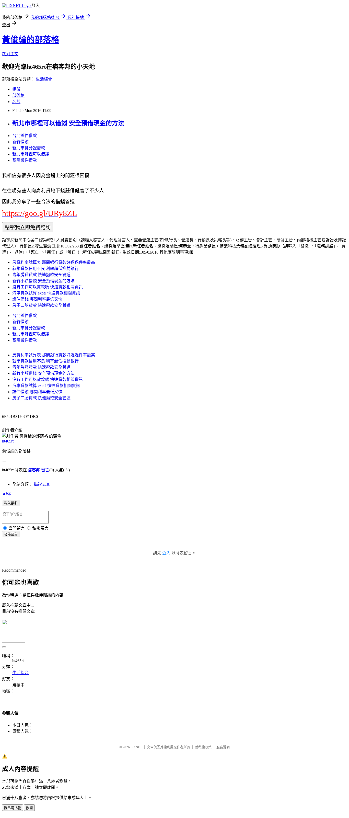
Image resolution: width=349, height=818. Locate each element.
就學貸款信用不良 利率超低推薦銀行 (45, 268)
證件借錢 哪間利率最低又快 (37, 299)
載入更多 (10, 503)
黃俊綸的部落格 (30, 39)
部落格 (18, 95)
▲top (6, 493)
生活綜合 (44, 79)
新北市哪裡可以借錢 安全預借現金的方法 (68, 123)
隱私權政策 (203, 747)
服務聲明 (223, 747)
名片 (16, 101)
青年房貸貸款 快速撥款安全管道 (41, 274)
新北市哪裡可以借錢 (30, 154)
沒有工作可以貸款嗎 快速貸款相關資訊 (47, 287)
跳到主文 (10, 54)
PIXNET (136, 747)
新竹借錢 (20, 142)
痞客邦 (34, 470)
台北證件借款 (24, 135)
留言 (45, 470)
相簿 (16, 89)
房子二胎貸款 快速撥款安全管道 (41, 305)
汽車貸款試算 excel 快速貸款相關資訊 (46, 293)
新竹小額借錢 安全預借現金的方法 (43, 281)
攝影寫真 (42, 484)
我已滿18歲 (12, 808)
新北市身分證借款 (28, 148)
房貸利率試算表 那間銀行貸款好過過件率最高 (53, 262)
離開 (29, 808)
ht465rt (8, 441)
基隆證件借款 (24, 160)
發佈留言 (10, 534)
